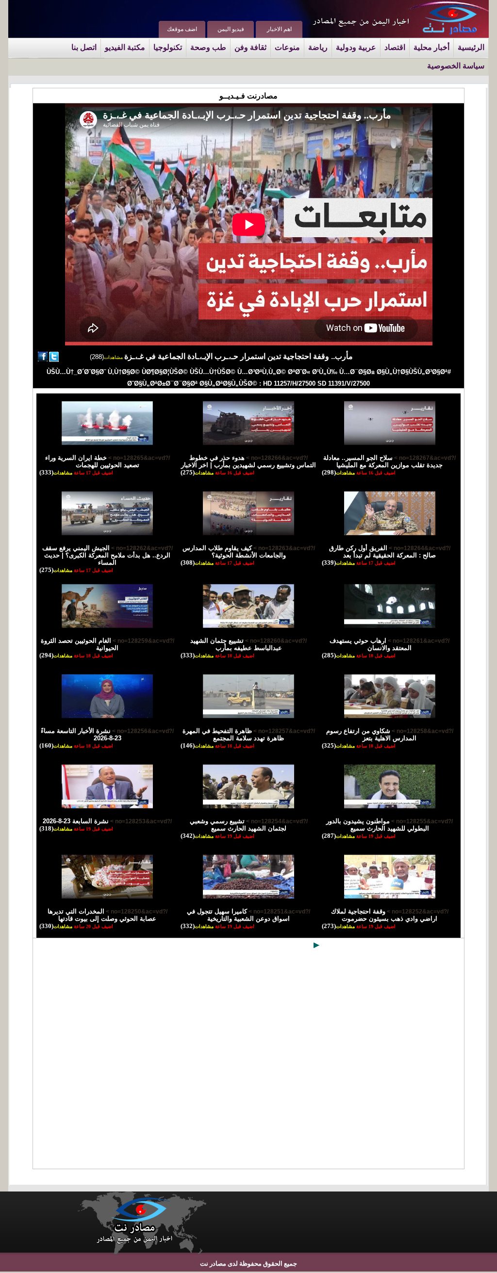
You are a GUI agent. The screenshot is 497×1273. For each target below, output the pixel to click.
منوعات (287, 47)
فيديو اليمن (230, 29)
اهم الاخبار (279, 29)
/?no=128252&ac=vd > (416, 911)
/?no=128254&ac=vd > (276, 821)
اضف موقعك (182, 29)
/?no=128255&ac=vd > (421, 821)
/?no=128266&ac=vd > (276, 458)
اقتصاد (394, 47)
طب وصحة (208, 47)
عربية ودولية (356, 47)
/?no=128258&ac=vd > (421, 731)
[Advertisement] (248, 1061)
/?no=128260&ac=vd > (275, 640)
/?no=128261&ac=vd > (417, 640)
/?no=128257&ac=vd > (283, 731)
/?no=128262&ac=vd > (141, 548)
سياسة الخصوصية (455, 66)
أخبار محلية (431, 47)
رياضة (318, 47)
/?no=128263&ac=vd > (283, 548)
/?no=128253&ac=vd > (140, 821)
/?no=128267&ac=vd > (424, 458)
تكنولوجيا (167, 47)
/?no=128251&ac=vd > (278, 911)
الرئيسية (471, 47)
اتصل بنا (84, 47)
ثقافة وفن (250, 47)
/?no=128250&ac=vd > (135, 911)
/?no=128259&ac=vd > (142, 640)
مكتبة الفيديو (125, 47)
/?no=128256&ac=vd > (142, 731)
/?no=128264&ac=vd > (418, 548)
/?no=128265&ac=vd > (138, 458)
